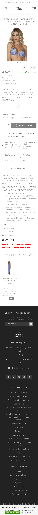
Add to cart (25, 125)
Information (18, 169)
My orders (19, 479)
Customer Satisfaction (19, 449)
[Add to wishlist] (31, 67)
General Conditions (19, 460)
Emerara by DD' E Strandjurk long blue (9, 281)
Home (5, 14)
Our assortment (19, 494)
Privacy (19, 453)
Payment (19, 431)
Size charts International (19, 400)
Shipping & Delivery (19, 435)
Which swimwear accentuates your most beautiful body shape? (19, 417)
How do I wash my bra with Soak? (19, 409)
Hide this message (12, 512)
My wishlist (19, 486)
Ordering (19, 427)
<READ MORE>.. (8, 100)
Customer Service (19, 392)
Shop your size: (9, 114)
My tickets (19, 482)
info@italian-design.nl (20, 368)
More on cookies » (27, 512)
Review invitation (19, 423)
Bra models (19, 404)
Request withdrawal (19, 475)
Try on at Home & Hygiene (19, 438)
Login (19, 471)
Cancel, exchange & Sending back (19, 443)
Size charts (19, 108)
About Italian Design (19, 396)
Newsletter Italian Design (19, 456)
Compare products (19, 490)
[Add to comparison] (34, 67)
